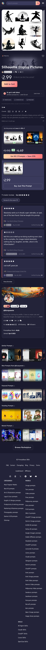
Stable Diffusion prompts (33, 537)
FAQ (7, 465)
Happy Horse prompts (32, 616)
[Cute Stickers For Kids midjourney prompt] (32, 375)
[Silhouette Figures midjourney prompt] (11, 355)
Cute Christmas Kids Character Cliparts (28, 420)
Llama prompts (30, 553)
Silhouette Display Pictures (11, 173)
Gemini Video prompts (32, 584)
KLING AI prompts (31, 525)
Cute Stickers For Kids (30, 380)
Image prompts (30, 485)
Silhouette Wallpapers (31, 142)
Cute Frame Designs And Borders (10, 380)
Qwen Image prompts (32, 612)
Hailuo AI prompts (31, 529)
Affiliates (28, 471)
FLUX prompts (29, 509)
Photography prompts (11, 512)
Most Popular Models (10, 485)
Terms (38, 465)
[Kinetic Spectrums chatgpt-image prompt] (11, 435)
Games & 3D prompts (10, 516)
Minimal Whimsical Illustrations (10, 420)
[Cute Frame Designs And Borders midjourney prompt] (11, 375)
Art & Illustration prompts (12, 492)
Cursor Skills (22, 638)
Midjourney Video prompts (33, 588)
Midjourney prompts (31, 501)
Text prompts (29, 489)
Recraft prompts (30, 604)
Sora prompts (29, 505)
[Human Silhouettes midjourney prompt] (32, 355)
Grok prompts (29, 573)
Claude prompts (30, 557)
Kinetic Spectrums (8, 440)
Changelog (20, 465)
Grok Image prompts (32, 576)
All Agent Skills (23, 626)
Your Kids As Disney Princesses (15, 221)
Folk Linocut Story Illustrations (31, 400)
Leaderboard (19, 471)
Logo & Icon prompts (10, 496)
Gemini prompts (30, 565)
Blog (26, 465)
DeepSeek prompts (31, 541)
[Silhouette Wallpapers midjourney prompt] (36, 137)
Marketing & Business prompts (13, 508)
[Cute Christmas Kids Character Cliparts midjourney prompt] (32, 415)
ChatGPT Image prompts (33, 517)
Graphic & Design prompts (12, 500)
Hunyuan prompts (31, 600)
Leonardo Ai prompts (32, 549)
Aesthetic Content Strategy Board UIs (31, 440)
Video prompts (30, 493)
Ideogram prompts (31, 561)
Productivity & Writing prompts (14, 504)
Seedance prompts (31, 592)
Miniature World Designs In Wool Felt (16, 271)
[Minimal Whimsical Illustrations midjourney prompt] (11, 415)
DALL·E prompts (30, 513)
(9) (22, 72)
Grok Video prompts (31, 580)
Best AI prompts (9, 489)
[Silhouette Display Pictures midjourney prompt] (13, 168)
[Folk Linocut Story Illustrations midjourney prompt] (32, 395)
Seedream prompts (31, 596)
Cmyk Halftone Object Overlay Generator (10, 400)
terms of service (26, 103)
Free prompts (29, 497)
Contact (12, 465)
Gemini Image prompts (32, 521)
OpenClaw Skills (23, 642)
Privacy (32, 465)
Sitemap (6, 520)
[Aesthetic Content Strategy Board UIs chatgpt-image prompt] (32, 435)
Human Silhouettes (29, 360)
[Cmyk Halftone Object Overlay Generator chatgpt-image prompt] (11, 395)
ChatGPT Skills (22, 634)
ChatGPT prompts (30, 545)
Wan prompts (29, 608)
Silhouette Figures (8, 360)
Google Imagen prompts (33, 533)
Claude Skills (22, 630)
